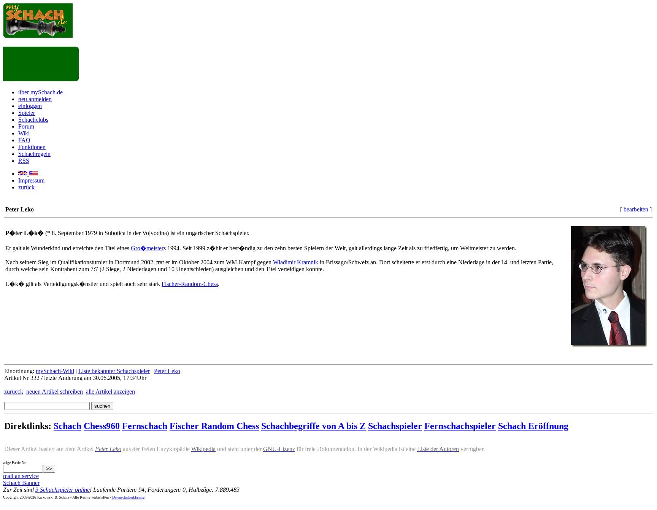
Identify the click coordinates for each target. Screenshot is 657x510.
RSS (23, 160)
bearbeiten (636, 209)
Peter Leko (167, 371)
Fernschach (144, 426)
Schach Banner (21, 483)
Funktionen (32, 147)
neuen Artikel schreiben (54, 391)
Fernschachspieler (460, 426)
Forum (26, 126)
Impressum (31, 180)
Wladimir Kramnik (295, 262)
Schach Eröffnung (533, 426)
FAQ (24, 140)
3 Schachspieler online (62, 489)
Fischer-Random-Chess (190, 284)
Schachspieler (395, 426)
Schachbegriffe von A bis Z (313, 426)
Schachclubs (33, 119)
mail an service (21, 476)
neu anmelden (35, 99)
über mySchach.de (40, 92)
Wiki (24, 133)
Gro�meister (147, 248)
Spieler (26, 113)
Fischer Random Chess (214, 426)
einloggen (30, 106)
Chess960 (102, 426)
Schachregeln (34, 154)
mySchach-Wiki (55, 371)
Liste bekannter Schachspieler (114, 371)
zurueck (13, 391)
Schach (67, 426)
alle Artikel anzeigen (110, 391)
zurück (26, 187)
